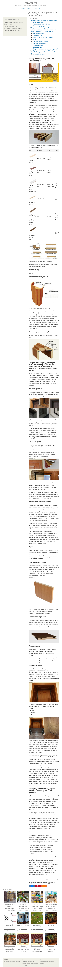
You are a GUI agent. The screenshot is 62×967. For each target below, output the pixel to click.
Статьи (37, 8)
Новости (30, 8)
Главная (23, 8)
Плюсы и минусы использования (43, 37)
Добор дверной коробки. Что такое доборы (44, 20)
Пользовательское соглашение (33, 959)
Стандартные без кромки (40, 41)
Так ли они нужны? (38, 35)
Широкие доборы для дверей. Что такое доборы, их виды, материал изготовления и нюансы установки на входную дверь (44, 30)
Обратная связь (43, 959)
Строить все (31, 3)
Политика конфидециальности (28, 961)
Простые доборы (43, 877)
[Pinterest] (38, 886)
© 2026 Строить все (8, 959)
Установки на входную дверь (40, 879)
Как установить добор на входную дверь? (45, 49)
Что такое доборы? (38, 33)
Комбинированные (38, 47)
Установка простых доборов (41, 24)
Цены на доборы (38, 22)
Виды (34, 39)
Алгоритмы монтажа (39, 55)
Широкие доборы (51, 877)
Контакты (24, 959)
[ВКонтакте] (32, 886)
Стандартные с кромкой (40, 43)
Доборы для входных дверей (52, 879)
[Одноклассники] (44, 886)
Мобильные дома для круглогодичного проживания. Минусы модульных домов (13, 28)
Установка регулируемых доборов (43, 26)
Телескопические (38, 45)
